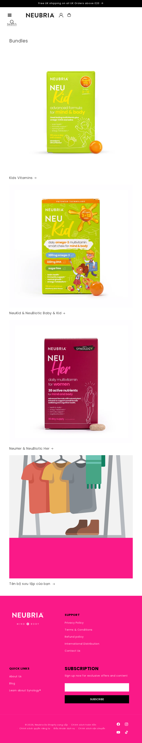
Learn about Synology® (25, 690)
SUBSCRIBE (97, 699)
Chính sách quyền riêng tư (34, 728)
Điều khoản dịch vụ (64, 728)
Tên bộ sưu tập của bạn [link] (30, 584)
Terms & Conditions (78, 630)
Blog (12, 683)
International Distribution (82, 644)
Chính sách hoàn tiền (83, 724)
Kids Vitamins (21, 178)
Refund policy (74, 637)
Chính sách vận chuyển (91, 728)
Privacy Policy (74, 623)
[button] (10, 15)
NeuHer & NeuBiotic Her (29, 448)
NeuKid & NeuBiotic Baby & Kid (35, 313)
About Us (15, 676)
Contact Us (72, 651)
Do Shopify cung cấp (56, 724)
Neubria (39, 724)
